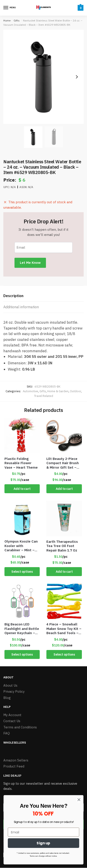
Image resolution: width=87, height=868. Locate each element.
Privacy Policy (14, 691)
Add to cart (22, 489)
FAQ (6, 733)
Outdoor (75, 391)
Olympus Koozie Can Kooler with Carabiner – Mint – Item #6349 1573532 (21, 545)
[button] (76, 77)
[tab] (43, 296)
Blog (7, 698)
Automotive (30, 391)
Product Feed (13, 766)
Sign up (43, 843)
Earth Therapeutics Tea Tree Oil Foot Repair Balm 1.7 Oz (62, 545)
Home (6, 20)
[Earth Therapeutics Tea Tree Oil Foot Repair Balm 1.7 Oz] (64, 518)
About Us (10, 685)
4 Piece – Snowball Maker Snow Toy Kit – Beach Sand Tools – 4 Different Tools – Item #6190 (63, 628)
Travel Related (43, 396)
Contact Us (11, 721)
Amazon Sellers (15, 760)
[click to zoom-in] (43, 77)
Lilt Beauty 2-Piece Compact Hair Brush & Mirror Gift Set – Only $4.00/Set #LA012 (62, 463)
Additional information (21, 307)
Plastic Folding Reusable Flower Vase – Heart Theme (21, 463)
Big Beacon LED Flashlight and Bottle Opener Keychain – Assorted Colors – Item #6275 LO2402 (21, 628)
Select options (22, 572)
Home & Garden (57, 391)
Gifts (17, 20)
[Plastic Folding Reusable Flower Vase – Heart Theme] (22, 435)
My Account (12, 715)
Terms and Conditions (20, 727)
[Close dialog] (79, 800)
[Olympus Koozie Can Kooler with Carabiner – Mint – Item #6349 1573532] (22, 518)
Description (13, 296)
